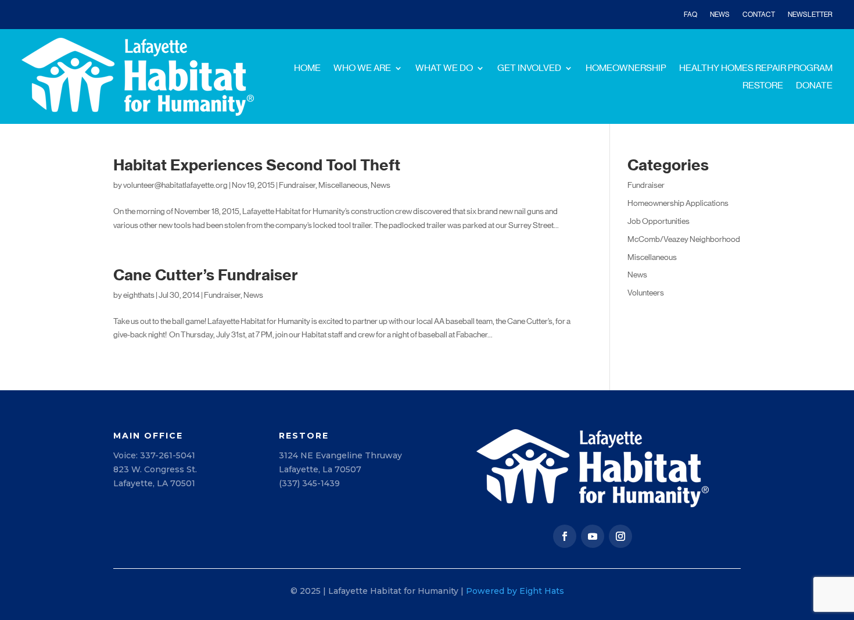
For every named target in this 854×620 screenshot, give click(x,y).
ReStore (762, 86)
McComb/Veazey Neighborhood (683, 239)
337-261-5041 (167, 455)
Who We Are (362, 68)
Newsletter (810, 14)
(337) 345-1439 (309, 483)
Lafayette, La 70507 (320, 469)
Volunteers (645, 292)
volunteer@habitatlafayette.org (175, 185)
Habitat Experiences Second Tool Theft (256, 164)
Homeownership (626, 68)
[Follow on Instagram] (620, 536)
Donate (814, 86)
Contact (758, 14)
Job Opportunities (658, 221)
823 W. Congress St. (155, 469)
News (720, 14)
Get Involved (529, 68)
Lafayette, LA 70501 (154, 483)
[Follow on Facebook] (564, 536)
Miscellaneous (343, 185)
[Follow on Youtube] (592, 536)
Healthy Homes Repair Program (756, 68)
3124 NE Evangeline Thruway (340, 455)
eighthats (139, 295)
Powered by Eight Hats (515, 591)
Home (307, 68)
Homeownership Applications (678, 203)
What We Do (444, 68)
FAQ (690, 14)
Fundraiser (297, 185)
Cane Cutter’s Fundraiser (205, 274)
